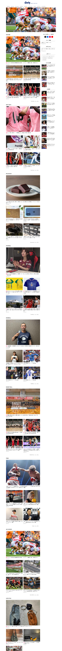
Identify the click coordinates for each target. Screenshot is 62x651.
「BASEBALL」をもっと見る (34, 383)
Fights (7, 458)
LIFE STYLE (8, 598)
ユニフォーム (45, 56)
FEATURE (8, 34)
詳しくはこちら (44, 43)
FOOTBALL (8, 245)
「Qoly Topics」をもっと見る (34, 170)
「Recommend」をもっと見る (34, 242)
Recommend (8, 173)
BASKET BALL (9, 387)
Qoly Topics (8, 104)
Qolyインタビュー (51, 56)
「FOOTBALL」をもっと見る (34, 314)
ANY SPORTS (9, 529)
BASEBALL (8, 317)
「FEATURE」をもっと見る (34, 101)
